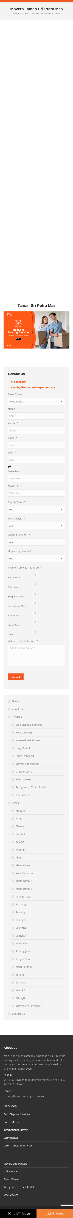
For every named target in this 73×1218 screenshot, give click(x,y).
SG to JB (20, 998)
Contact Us (18, 1013)
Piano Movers (24, 779)
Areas (15, 802)
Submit (16, 677)
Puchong (21, 904)
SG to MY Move (18, 1213)
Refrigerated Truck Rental (31, 787)
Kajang (20, 842)
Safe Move (13, 615)
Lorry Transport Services (18, 1145)
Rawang (20, 912)
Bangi (19, 818)
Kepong (20, 849)
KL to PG (20, 990)
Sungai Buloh (23, 959)
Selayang (21, 927)
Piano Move (13, 624)
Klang (19, 857)
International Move (17, 605)
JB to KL (20, 974)
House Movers (24, 732)
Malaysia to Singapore (29, 1006)
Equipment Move (16, 596)
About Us (17, 709)
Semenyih (21, 935)
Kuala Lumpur (24, 881)
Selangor (21, 920)
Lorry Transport (25, 756)
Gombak (20, 834)
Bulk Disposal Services (29, 724)
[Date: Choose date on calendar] (10, 467)
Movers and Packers (27, 763)
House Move (14, 577)
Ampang (21, 810)
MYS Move (56, 1213)
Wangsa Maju (24, 967)
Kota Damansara (25, 873)
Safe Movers (23, 795)
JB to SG (20, 982)
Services (17, 717)
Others (11, 634)
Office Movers (24, 771)
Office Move (14, 587)
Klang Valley (23, 865)
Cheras (20, 826)
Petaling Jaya (23, 896)
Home (15, 701)
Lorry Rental (23, 748)
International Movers (28, 740)
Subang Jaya (23, 951)
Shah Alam (22, 943)
